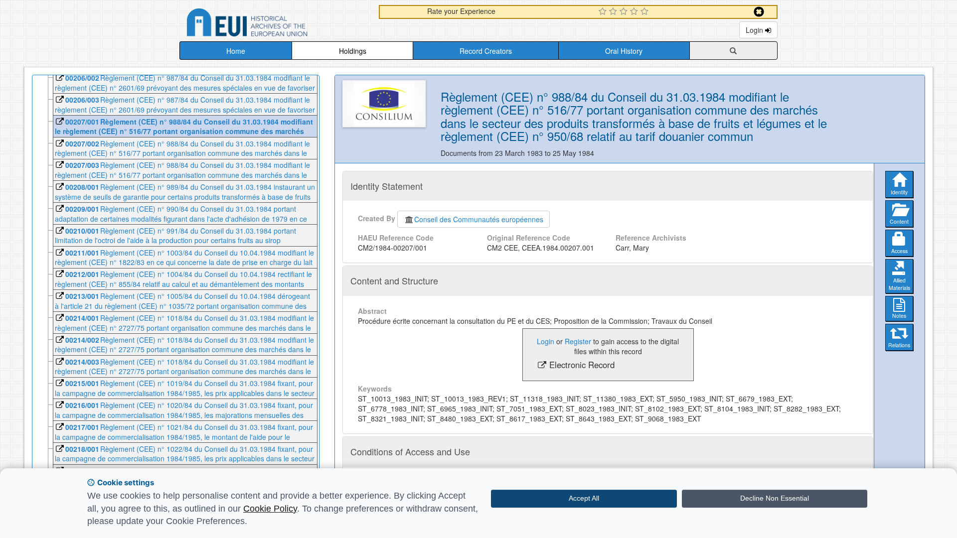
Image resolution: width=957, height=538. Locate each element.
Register (578, 341)
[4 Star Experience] (635, 12)
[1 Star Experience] (604, 12)
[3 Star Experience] (625, 12)
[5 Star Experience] (645, 12)
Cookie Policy (270, 509)
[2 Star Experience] (614, 12)
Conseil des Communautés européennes (478, 219)
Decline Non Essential (774, 498)
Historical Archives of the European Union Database (275, 24)
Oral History (623, 51)
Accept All (584, 498)
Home (235, 51)
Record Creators (486, 51)
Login (755, 30)
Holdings (352, 51)
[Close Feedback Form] (759, 11)
